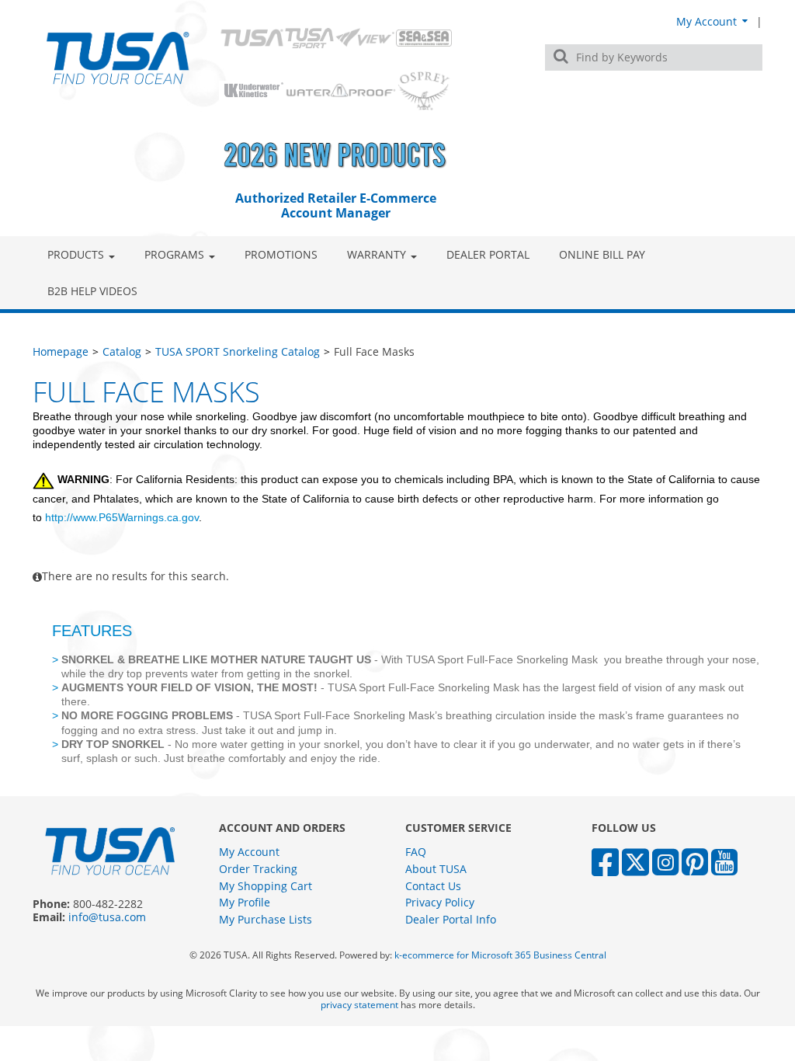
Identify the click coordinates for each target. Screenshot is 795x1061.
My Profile (244, 902)
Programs (174, 254)
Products (75, 254)
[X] (635, 861)
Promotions (281, 254)
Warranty (376, 254)
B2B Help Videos (92, 291)
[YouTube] (724, 861)
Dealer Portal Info (450, 919)
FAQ (415, 851)
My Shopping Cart (265, 885)
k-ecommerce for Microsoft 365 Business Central (500, 955)
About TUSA (436, 868)
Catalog (121, 351)
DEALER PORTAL (487, 254)
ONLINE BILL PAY (602, 254)
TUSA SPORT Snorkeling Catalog (237, 351)
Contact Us (433, 885)
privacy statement (359, 1004)
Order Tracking (258, 868)
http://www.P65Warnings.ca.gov (122, 517)
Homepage (61, 351)
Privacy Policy (439, 902)
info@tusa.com (107, 917)
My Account (708, 21)
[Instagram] (665, 861)
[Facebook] (605, 861)
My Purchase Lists (265, 919)
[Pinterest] (695, 861)
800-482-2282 (108, 903)
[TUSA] (118, 57)
